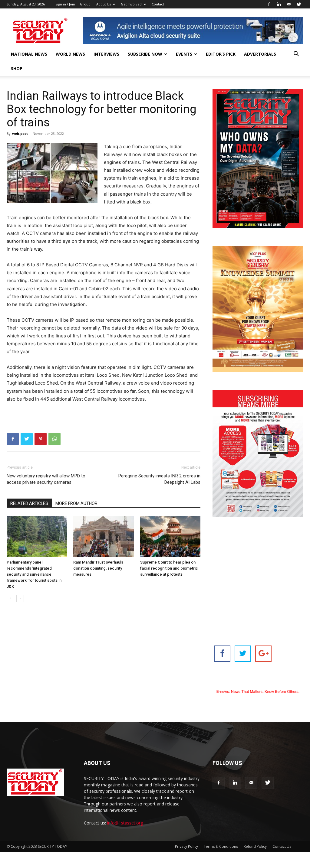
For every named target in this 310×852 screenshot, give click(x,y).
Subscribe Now (145, 54)
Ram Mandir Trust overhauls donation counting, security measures (98, 568)
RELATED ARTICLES (29, 503)
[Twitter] (298, 4)
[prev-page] (10, 598)
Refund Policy (255, 846)
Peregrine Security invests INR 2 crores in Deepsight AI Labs (159, 479)
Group (85, 4)
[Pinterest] (41, 439)
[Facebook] (268, 4)
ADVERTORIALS (260, 54)
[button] (296, 54)
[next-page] (20, 598)
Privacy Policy (186, 846)
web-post (20, 133)
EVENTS (184, 54)
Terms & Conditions (221, 846)
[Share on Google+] (263, 654)
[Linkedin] (278, 4)
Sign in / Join (65, 4)
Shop (16, 68)
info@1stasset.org (125, 823)
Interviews (106, 54)
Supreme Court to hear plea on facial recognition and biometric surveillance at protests (169, 568)
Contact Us (281, 846)
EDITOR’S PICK (221, 54)
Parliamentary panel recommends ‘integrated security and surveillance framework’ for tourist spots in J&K (34, 574)
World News (70, 54)
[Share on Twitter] (243, 654)
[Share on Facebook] (222, 654)
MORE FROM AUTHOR (76, 503)
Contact (158, 4)
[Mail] (288, 4)
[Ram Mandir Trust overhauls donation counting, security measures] (103, 536)
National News (29, 54)
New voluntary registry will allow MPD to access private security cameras (46, 479)
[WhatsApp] (54, 439)
